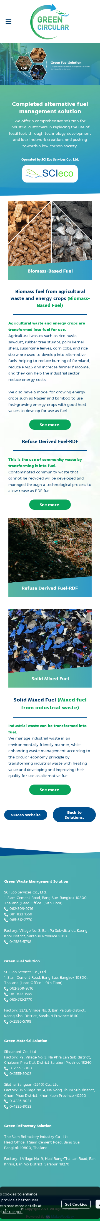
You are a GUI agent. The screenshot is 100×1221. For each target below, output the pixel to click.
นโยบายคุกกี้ (12, 1211)
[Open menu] (8, 21)
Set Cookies (76, 1204)
